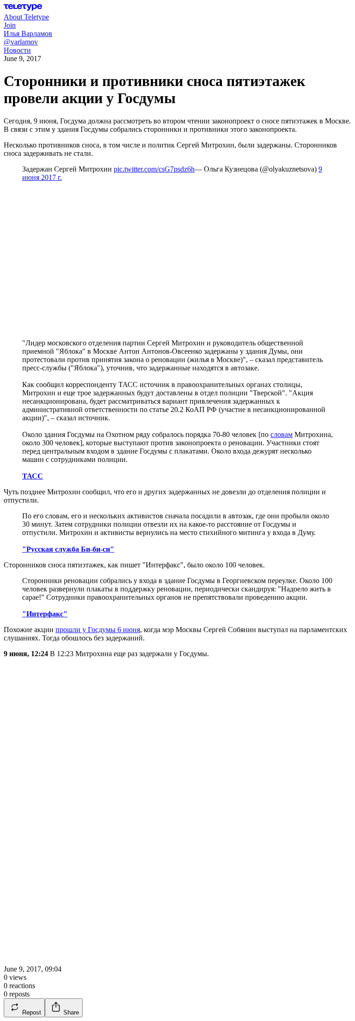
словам (281, 434)
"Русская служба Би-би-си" (68, 549)
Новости (17, 50)
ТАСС (32, 476)
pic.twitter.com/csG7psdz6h (154, 169)
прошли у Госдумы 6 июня (97, 630)
